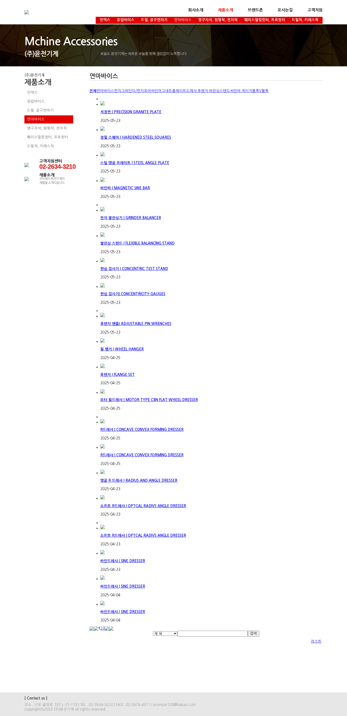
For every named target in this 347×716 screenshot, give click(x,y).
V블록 (264, 91)
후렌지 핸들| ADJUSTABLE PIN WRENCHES (135, 324)
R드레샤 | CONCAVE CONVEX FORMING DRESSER (142, 429)
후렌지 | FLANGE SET (117, 374)
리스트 (316, 641)
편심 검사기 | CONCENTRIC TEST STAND (134, 269)
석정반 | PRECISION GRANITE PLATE (130, 112)
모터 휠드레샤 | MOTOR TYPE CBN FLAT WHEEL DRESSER (149, 400)
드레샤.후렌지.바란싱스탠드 (208, 91)
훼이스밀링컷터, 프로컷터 (264, 20)
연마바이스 (183, 20)
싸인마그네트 (161, 91)
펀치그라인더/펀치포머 (132, 91)
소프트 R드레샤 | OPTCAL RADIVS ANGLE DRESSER (143, 506)
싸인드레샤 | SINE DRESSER (122, 561)
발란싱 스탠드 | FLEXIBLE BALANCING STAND (137, 243)
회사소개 (195, 10)
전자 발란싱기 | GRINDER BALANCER (130, 218)
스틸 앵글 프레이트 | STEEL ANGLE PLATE (134, 163)
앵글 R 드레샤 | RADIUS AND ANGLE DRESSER (138, 480)
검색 (253, 633)
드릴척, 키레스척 (305, 20)
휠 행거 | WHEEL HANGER (122, 349)
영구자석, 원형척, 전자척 (218, 20)
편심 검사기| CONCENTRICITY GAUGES (132, 294)
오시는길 (285, 10)
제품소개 (225, 10)
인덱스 (105, 20)
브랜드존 (255, 10)
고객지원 (315, 10)
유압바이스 (125, 20)
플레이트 (179, 91)
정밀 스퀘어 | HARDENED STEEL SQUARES (135, 137)
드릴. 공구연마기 (154, 20)
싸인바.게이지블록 (244, 91)
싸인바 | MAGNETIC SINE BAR (125, 188)
